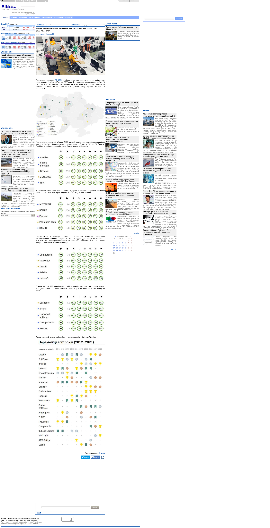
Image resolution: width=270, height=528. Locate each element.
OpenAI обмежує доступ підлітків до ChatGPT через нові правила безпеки (159, 137)
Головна (5, 17)
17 (114, 248)
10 (114, 245)
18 (117, 248)
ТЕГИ (39, 513)
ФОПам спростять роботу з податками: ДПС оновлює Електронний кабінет (117, 139)
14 (126, 245)
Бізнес (147, 110)
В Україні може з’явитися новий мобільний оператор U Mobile (119, 213)
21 (126, 248)
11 (117, 245)
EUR (3, 39)
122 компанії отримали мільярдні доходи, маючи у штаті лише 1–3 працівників (120, 158)
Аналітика (23, 17)
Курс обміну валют (8, 33)
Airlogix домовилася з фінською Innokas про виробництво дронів (14, 190)
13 (123, 245)
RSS (33, 1)
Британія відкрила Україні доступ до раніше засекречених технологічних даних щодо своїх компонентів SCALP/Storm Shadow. (16, 153)
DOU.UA (58, 80)
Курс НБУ (5, 24)
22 (129, 248)
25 (117, 250)
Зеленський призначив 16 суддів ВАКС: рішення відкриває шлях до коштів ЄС (15, 172)
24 (114, 250)
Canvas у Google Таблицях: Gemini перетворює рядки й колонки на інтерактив (157, 232)
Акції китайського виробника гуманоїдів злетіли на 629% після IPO (159, 115)
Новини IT (50, 34)
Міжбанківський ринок (10, 42)
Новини (14, 17)
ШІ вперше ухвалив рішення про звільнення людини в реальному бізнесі (157, 171)
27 (123, 250)
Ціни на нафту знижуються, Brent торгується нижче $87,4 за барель (120, 180)
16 (131, 245)
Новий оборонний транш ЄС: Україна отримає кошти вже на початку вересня (17, 56)
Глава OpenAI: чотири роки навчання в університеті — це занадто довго (159, 192)
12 (120, 245)
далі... (136, 233)
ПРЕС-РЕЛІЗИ (112, 24)
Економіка (40, 34)
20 (123, 248)
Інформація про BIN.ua (63, 17)
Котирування (34, 17)
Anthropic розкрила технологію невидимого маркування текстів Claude (159, 212)
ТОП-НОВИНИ (7, 52)
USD (3, 37)
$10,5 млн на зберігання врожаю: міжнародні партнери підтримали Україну (120, 195)
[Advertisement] (88, 9)
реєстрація (124, 1)
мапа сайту (42, 1)
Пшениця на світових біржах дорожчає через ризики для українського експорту (122, 123)
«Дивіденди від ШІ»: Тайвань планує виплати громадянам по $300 (158, 156)
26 (120, 250)
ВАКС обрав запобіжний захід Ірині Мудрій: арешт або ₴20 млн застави (16, 132)
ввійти (132, 1)
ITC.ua (102, 453)
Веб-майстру (47, 17)
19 (120, 248)
